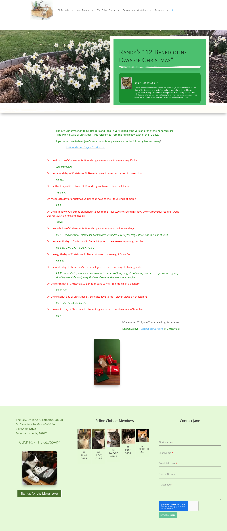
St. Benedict (64, 10)
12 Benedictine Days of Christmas (85, 147)
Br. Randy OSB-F (148, 82)
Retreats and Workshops (135, 10)
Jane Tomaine (84, 10)
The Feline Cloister (106, 10)
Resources (160, 10)
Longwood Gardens (152, 328)
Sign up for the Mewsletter (39, 493)
